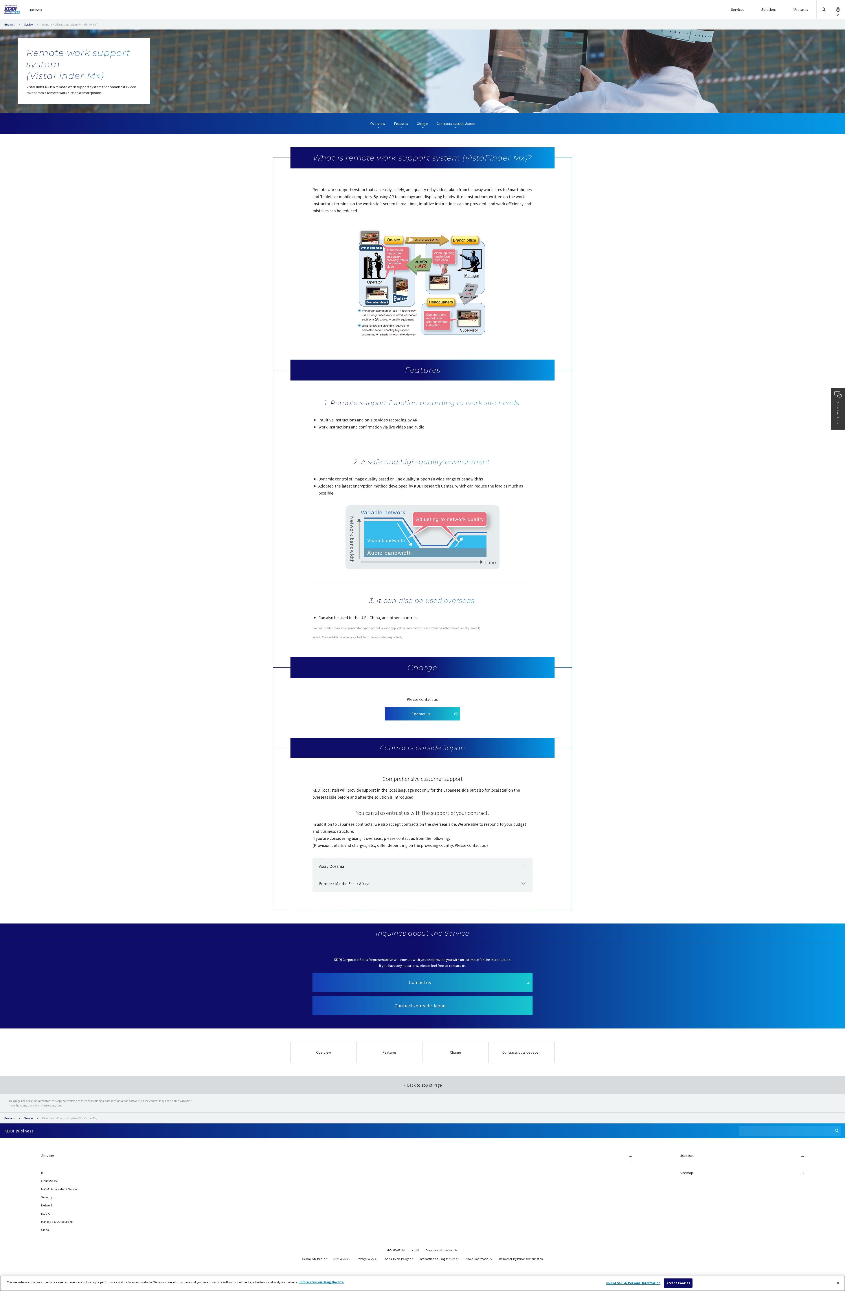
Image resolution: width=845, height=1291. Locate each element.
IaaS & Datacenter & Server (59, 1189)
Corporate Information (439, 1250)
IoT (43, 1173)
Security (46, 1197)
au (412, 1250)
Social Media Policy (397, 1259)
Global (45, 1230)
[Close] (838, 1283)
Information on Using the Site (437, 1259)
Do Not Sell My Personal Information (633, 1283)
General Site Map (312, 1259)
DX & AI (45, 1213)
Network (47, 1205)
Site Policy (339, 1259)
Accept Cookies (678, 1283)
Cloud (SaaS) (49, 1181)
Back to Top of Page (424, 1085)
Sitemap (686, 1172)
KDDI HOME (393, 1250)
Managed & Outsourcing (57, 1221)
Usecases (687, 1155)
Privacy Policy (365, 1259)
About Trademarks (477, 1259)
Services (48, 1155)
